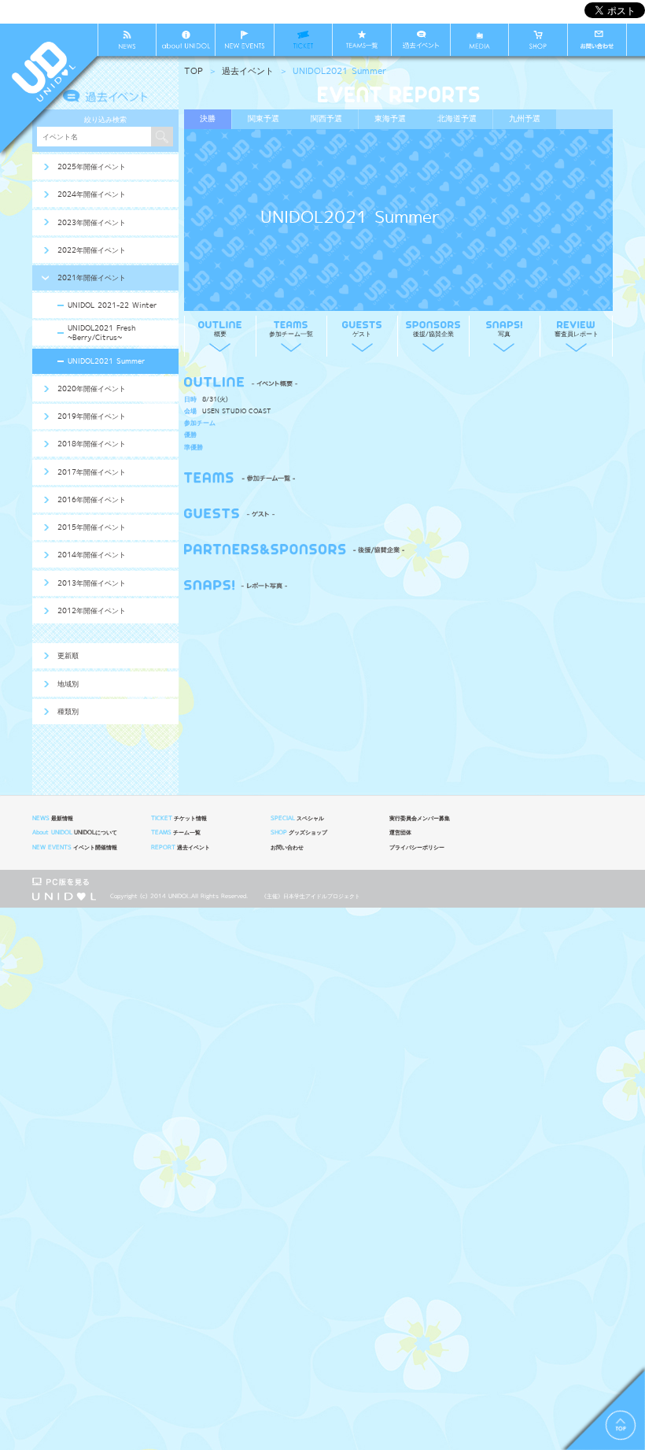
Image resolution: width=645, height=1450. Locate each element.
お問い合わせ (287, 848)
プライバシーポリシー (416, 848)
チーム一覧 (176, 833)
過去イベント (248, 71)
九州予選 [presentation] (524, 118)
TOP (193, 71)
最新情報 (52, 819)
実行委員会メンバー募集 (419, 819)
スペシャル (297, 819)
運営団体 (400, 833)
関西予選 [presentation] (326, 118)
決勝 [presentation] (208, 118)
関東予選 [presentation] (263, 118)
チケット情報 (179, 819)
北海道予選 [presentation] (457, 118)
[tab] (207, 119)
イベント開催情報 (74, 848)
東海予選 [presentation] (390, 118)
